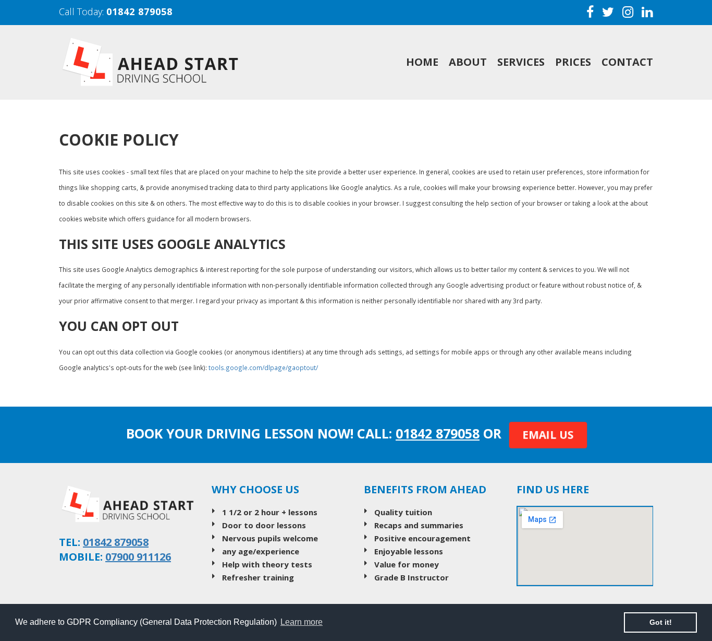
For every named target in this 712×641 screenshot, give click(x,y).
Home (422, 62)
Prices (573, 62)
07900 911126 (138, 557)
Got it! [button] (660, 622)
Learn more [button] (301, 622)
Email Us (548, 435)
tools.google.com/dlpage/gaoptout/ (263, 367)
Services (521, 62)
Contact (627, 62)
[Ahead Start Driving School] (178, 62)
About (468, 62)
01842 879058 (139, 11)
